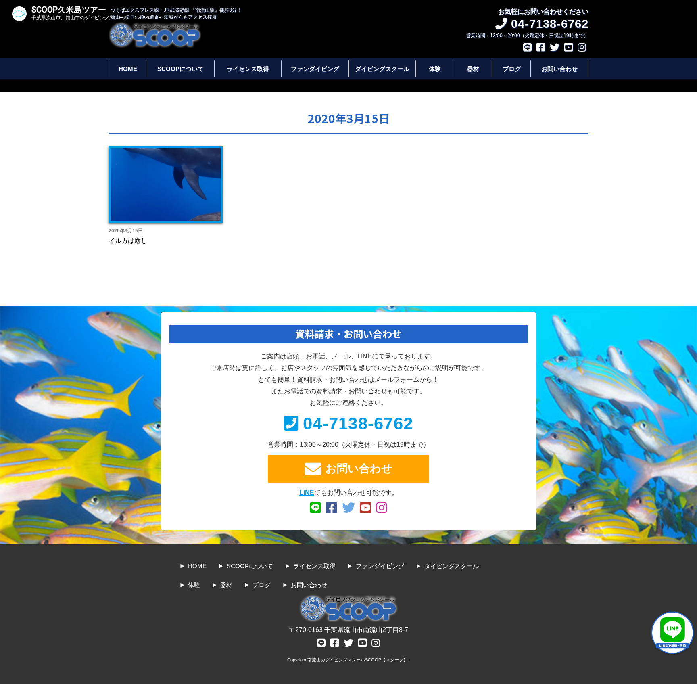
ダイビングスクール (382, 68)
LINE (306, 492)
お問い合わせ (559, 68)
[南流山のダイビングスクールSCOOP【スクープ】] (155, 25)
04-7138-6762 (358, 423)
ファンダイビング (315, 68)
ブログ (512, 68)
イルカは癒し (128, 240)
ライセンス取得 (248, 68)
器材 (473, 68)
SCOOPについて (180, 68)
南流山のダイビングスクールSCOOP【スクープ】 (358, 659)
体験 (435, 68)
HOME (128, 68)
